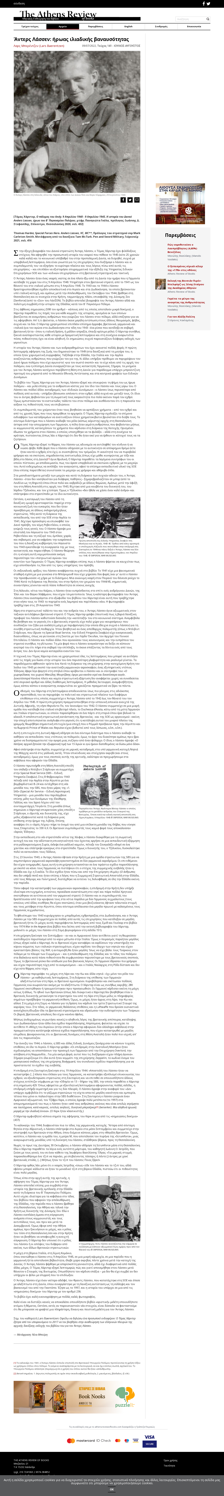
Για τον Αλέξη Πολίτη (181, 316)
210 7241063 (26, 1472)
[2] (97, 1106)
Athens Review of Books (181, 273)
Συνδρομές (161, 26)
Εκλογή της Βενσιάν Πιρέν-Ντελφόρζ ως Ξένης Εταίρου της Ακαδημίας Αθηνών (186, 284)
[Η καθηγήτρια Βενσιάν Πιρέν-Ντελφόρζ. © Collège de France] (160, 284)
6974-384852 (43, 1472)
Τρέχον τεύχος (30, 26)
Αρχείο (63, 26)
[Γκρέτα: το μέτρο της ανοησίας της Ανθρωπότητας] (160, 302)
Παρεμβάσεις (95, 26)
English (128, 26)
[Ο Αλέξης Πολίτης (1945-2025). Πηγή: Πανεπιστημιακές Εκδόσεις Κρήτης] (160, 320)
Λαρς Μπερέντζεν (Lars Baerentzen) (39, 46)
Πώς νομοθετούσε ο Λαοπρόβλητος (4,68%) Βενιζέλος (182, 248)
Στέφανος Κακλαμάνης (181, 320)
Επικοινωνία (194, 26)
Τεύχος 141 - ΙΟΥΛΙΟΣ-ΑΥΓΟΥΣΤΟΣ (118, 46)
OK (112, 1489)
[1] (48, 458)
